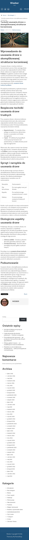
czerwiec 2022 (11, 474)
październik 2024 (12, 424)
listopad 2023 (11, 445)
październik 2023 (11, 448)
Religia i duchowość (12, 507)
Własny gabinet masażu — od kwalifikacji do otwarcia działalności (14, 344)
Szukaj (4, 317)
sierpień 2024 (11, 429)
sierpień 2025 (10, 400)
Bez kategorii (11, 491)
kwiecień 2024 (11, 433)
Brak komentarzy (16, 30)
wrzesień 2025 (11, 398)
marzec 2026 (10, 383)
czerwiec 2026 (11, 376)
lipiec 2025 (10, 402)
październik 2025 (11, 395)
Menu (25, 9)
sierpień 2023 (10, 452)
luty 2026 (9, 386)
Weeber (14, 3)
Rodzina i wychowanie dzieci (15, 510)
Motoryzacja (10, 500)
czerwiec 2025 (11, 405)
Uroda (9, 519)
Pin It (25, 294)
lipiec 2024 (10, 431)
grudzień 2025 (11, 390)
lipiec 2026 (10, 374)
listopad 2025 (11, 393)
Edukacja (9, 498)
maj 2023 (9, 460)
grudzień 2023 (11, 443)
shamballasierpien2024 (13, 512)
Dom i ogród (10, 495)
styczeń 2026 (11, 388)
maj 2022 (9, 476)
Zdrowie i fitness (12, 522)
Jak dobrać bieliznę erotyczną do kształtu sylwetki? (13, 330)
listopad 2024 (11, 421)
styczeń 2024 (11, 440)
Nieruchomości (11, 503)
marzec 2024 (10, 436)
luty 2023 (9, 462)
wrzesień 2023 (11, 450)
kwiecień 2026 (11, 381)
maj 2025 (9, 407)
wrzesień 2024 (11, 426)
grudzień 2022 (11, 467)
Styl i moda (10, 514)
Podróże (9, 505)
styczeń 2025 (11, 417)
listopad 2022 (11, 469)
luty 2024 (9, 438)
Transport (10, 517)
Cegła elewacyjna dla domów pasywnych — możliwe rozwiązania (13, 334)
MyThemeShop (17, 536)
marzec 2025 (10, 412)
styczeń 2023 (11, 464)
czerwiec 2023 (11, 457)
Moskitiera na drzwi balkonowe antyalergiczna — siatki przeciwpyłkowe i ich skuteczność (15, 348)
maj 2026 (9, 379)
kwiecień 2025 (11, 409)
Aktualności (10, 488)
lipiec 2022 (10, 471)
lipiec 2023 (10, 455)
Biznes (9, 493)
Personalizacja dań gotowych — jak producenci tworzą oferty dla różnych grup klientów (14, 339)
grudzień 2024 (11, 419)
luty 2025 (9, 414)
